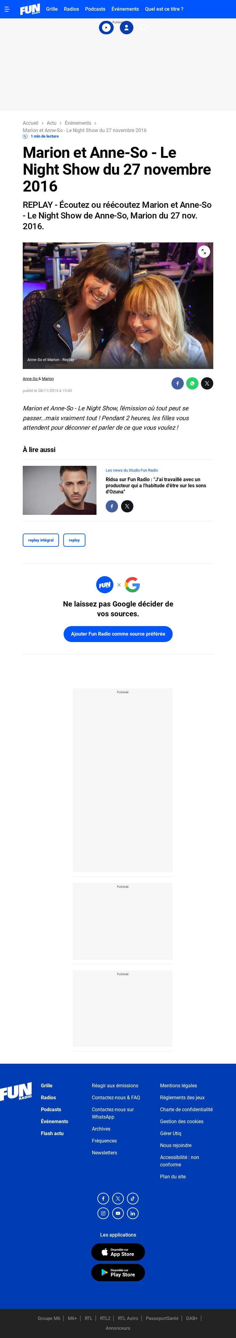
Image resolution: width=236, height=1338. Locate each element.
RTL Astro (128, 1318)
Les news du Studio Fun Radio (132, 470)
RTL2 (105, 1318)
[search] (143, 28)
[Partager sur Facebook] (177, 383)
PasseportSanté (162, 1318)
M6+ (72, 1318)
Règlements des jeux (182, 1097)
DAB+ (192, 1318)
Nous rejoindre (175, 1145)
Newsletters (104, 1153)
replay (74, 540)
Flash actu (52, 1133)
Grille (52, 9)
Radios (71, 9)
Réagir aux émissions (115, 1086)
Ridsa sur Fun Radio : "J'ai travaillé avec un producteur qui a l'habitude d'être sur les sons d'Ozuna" (156, 486)
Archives (101, 1129)
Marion (48, 378)
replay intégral (40, 540)
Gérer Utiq (170, 1133)
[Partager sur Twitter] (207, 383)
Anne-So (30, 378)
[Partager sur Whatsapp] (192, 383)
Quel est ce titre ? (164, 9)
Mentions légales (178, 1086)
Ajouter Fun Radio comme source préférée (118, 634)
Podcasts (95, 9)
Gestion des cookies (181, 1121)
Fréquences (104, 1141)
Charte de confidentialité (186, 1109)
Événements (125, 9)
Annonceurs (118, 1328)
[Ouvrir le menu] (7, 9)
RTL (88, 1318)
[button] (106, 27)
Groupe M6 (49, 1318)
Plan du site (173, 1177)
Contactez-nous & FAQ (116, 1097)
